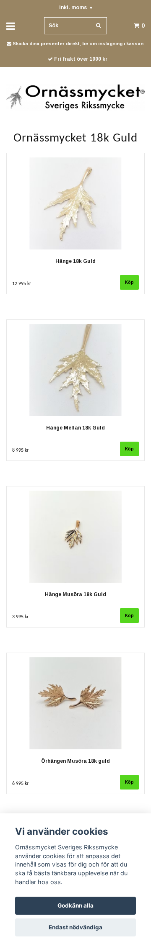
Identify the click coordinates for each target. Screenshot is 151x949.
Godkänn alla (75, 905)
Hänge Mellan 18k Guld (75, 428)
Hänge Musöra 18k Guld (75, 594)
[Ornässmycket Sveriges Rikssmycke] (75, 96)
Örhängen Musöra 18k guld (75, 761)
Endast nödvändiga (75, 927)
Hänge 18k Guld (75, 261)
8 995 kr (20, 450)
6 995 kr (20, 783)
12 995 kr (21, 283)
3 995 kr (20, 617)
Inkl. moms (75, 7)
